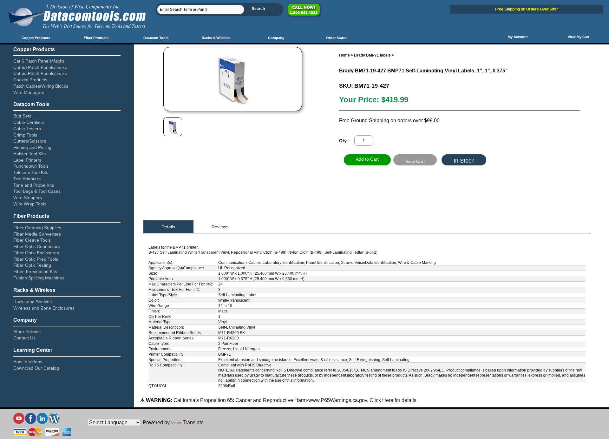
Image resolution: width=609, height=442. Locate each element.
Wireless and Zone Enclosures (44, 308)
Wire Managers (28, 92)
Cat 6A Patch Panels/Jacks (40, 67)
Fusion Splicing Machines (38, 277)
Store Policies (27, 331)
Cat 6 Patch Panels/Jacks (38, 61)
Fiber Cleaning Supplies (37, 227)
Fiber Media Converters (37, 234)
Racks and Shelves (32, 301)
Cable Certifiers (28, 122)
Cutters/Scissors (29, 141)
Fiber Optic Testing (32, 265)
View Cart (415, 161)
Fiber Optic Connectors (36, 246)
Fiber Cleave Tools (32, 240)
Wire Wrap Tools (29, 203)
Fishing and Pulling (32, 147)
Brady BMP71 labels (372, 55)
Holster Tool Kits (29, 153)
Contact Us (24, 337)
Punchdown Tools (31, 166)
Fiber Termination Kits (35, 271)
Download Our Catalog (36, 368)
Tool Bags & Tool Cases (37, 191)
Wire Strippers (27, 197)
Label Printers (27, 160)
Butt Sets (22, 115)
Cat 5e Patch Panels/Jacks (40, 73)
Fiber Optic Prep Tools (35, 259)
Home (344, 55)
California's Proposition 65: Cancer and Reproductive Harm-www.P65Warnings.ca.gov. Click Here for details (294, 400)
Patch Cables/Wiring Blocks (40, 86)
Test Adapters (27, 178)
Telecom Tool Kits (30, 172)
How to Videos (27, 361)
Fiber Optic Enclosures (36, 252)
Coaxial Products (30, 79)
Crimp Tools (25, 134)
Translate (193, 422)
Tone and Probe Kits (33, 185)
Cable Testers (27, 128)
